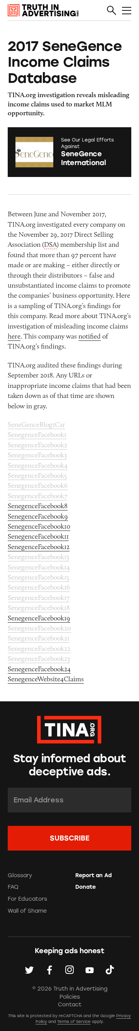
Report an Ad (93, 875)
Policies (69, 997)
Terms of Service (74, 1021)
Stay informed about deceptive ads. (69, 765)
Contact (69, 1004)
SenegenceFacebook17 (39, 597)
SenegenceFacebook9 (38, 516)
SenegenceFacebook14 (39, 567)
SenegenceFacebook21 (39, 638)
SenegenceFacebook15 (38, 577)
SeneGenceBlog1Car (36, 424)
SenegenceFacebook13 (38, 557)
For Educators (27, 899)
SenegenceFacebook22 (39, 648)
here (14, 336)
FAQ (13, 887)
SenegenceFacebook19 (39, 618)
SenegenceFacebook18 (39, 607)
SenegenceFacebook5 (37, 475)
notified (89, 336)
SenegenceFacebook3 (37, 455)
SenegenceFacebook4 (38, 465)
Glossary (20, 875)
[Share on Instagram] (69, 970)
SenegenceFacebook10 (39, 526)
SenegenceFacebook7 (37, 496)
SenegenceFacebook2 (37, 445)
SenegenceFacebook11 (38, 536)
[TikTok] (109, 970)
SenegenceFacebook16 (39, 587)
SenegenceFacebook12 (39, 546)
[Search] (111, 10)
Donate (85, 887)
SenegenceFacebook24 (39, 669)
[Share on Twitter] (29, 970)
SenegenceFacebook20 (39, 628)
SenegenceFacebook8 (38, 506)
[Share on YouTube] (89, 970)
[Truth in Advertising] (43, 10)
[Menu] (126, 10)
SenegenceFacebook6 (38, 485)
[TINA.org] (69, 728)
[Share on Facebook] (49, 970)
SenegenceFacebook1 (37, 434)
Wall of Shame (27, 911)
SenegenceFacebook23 (39, 658)
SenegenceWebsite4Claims (46, 679)
